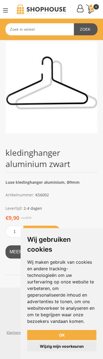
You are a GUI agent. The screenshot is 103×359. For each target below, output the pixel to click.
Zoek (85, 29)
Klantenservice (18, 332)
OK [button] (62, 335)
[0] (90, 9)
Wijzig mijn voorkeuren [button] (62, 346)
